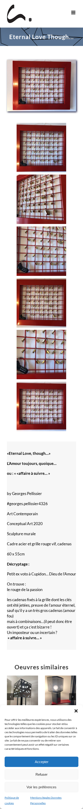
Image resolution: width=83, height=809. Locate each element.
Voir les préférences (41, 787)
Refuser (41, 774)
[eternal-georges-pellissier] (41, 61)
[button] (76, 711)
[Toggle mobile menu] (73, 12)
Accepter (41, 762)
